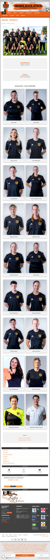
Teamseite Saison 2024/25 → (25, 438)
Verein (15, 12)
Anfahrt (20, 534)
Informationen (25, 475)
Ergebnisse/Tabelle (7, 454)
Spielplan (5, 456)
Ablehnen (8, 555)
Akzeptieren (25, 555)
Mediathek (5, 15)
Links (17, 15)
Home (3, 534)
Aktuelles (5, 450)
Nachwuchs (28, 12)
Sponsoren (36, 12)
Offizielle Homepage (6, 0)
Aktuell (9, 12)
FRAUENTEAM (25, 448)
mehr (41, 555)
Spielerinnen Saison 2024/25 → (25, 440)
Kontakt (23, 15)
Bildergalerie (6, 461)
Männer (21, 12)
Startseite (3, 23)
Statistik (5, 458)
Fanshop (12, 15)
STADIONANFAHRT (6, 522)
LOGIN (20, 0)
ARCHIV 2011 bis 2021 (8, 463)
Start (4, 12)
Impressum (12, 0)
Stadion (15, 534)
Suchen (17, 0)
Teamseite (5, 452)
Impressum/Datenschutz (12, 536)
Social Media (25, 466)
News (7, 534)
